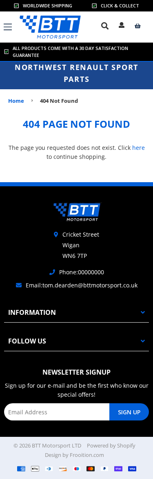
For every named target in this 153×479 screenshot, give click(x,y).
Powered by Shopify (111, 445)
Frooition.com (87, 455)
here (138, 147)
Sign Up (129, 412)
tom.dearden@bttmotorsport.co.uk (89, 285)
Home (16, 100)
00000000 (91, 272)
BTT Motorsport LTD (56, 445)
